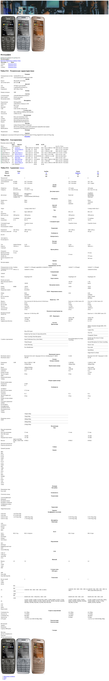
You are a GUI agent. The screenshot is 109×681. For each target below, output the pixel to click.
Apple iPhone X (18, 152)
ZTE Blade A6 (18, 161)
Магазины (6, 8)
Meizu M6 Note (18, 159)
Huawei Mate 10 (19, 162)
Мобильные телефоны (11, 60)
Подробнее (27, 136)
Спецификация (7, 9)
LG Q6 (16, 151)
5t (46, 173)
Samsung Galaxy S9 (19, 156)
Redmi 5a (77, 173)
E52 (19, 173)
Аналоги (6, 12)
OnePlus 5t (17, 147)
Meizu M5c (17, 157)
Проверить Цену (12, 64)
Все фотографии (5, 59)
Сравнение (6, 13)
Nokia (19, 60)
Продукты (3, 60)
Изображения (7, 11)
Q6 (98, 173)
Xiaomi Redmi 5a (19, 149)
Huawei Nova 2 (18, 154)
